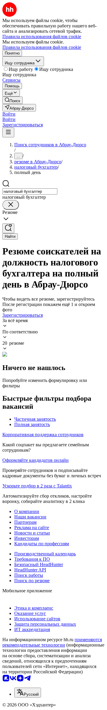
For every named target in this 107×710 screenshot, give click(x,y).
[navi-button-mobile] (8, 132)
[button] (8, 113)
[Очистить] (10, 205)
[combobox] (29, 191)
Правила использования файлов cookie (41, 47)
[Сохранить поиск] (8, 228)
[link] (12, 100)
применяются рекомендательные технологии (52, 642)
